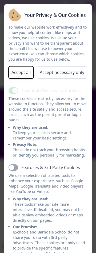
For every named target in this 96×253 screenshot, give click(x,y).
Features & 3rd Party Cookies (50, 167)
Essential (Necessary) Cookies (51, 91)
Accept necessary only (62, 72)
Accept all (21, 72)
